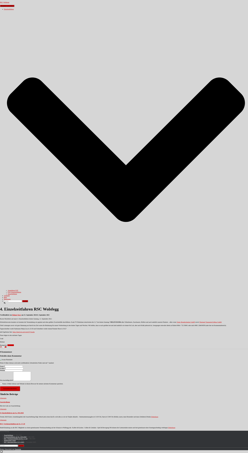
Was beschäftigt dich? (6, 380)
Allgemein (10, 345)
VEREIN (7, 296)
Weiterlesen (154, 417)
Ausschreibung (12, 294)
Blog (5, 297)
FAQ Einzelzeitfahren (14, 292)
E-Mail (2, 368)
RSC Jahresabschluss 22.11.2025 (14, 442)
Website (2, 370)
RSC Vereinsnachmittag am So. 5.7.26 (12, 424)
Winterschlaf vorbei (10, 440)
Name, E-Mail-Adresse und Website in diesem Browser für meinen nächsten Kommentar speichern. (32, 384)
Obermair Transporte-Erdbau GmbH (210, 322)
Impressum (7, 299)
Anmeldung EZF (13, 290)
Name (2, 366)
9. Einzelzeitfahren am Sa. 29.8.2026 (12, 413)
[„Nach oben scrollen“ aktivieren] (1, 451)
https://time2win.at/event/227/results (24, 332)
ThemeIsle (18, 449)
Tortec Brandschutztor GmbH (186, 322)
